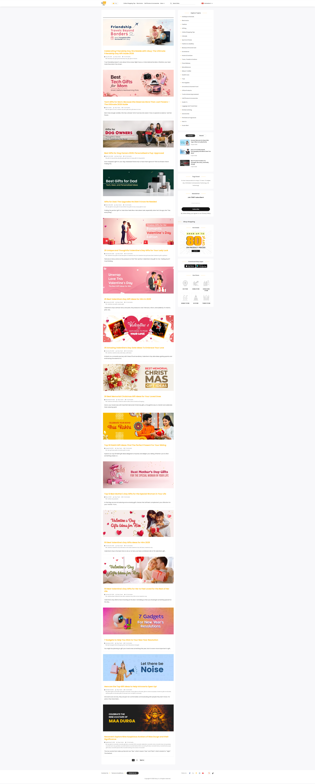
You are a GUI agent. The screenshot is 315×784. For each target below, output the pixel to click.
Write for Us (132, 773)
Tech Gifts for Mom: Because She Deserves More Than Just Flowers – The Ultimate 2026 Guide (137, 103)
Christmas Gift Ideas (112, 401)
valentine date (116, 353)
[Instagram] (199, 773)
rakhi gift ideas (111, 450)
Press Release (186, 63)
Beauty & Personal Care (189, 48)
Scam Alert (185, 125)
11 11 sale (201, 180)
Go (171, 3)
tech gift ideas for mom (135, 109)
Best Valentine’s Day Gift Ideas (136, 547)
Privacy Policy (206, 213)
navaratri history (155, 746)
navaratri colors (151, 744)
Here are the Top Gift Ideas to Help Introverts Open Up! (130, 686)
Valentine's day (149, 547)
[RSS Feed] (209, 773)
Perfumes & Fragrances (189, 117)
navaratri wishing (127, 747)
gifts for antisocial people (150, 691)
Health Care (185, 75)
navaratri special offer (117, 747)
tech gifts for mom (112, 109)
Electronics (140, 3)
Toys (183, 79)
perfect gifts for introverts (113, 691)
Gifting (184, 28)
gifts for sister (126, 450)
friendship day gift (124, 58)
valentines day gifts (112, 304)
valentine (109, 353)
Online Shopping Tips (129, 3)
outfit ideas (128, 353)
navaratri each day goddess (113, 746)
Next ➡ (142, 760)
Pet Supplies (185, 82)
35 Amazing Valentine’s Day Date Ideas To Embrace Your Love (134, 347)
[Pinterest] (196, 773)
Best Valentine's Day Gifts (118, 596)
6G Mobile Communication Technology (196, 183)
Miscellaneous (186, 67)
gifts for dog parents (139, 158)
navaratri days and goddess (163, 744)
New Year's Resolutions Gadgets (131, 645)
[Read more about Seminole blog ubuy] (103, 3)
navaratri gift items (123, 744)
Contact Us (104, 773)
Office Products (187, 90)
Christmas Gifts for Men (124, 401)
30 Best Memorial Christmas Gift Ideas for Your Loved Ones (132, 396)
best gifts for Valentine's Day (129, 255)
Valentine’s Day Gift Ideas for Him (120, 547)
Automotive (185, 114)
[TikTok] (213, 773)
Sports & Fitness (187, 40)
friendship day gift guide (113, 58)
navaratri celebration (141, 744)
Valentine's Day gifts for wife (114, 255)
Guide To (184, 102)
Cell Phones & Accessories (151, 3)
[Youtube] (203, 773)
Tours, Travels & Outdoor (189, 59)
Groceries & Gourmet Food (190, 86)
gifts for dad (119, 207)
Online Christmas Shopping (137, 401)
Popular (190, 135)
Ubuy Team (118, 56)
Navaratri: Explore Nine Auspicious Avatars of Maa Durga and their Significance (136, 737)
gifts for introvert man (124, 693)
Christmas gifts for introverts (164, 691)
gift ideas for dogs (129, 158)
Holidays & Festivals (188, 16)
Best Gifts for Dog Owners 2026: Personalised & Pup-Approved (134, 153)
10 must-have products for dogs (190, 180)
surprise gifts (121, 304)
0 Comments (127, 56)
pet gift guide (121, 158)
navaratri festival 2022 (135, 746)
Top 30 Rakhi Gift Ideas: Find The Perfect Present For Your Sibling (135, 445)
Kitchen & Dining (187, 110)
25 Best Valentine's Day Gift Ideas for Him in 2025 (127, 299)
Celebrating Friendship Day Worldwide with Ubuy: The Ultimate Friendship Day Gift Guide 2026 (134, 52)
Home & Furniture (187, 55)
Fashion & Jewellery (188, 44)
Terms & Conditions (117, 773)
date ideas (122, 353)
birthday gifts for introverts (112, 693)
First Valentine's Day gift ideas (143, 255)
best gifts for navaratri (112, 744)
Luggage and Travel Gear (189, 106)
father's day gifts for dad (129, 207)
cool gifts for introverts (136, 693)
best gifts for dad (111, 207)
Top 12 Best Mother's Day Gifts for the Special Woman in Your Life (135, 494)
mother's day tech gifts (123, 109)
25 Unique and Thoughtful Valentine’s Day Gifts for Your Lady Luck (136, 250)
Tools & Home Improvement (190, 94)
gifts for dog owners (112, 158)
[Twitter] (193, 773)
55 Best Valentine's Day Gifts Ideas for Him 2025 (127, 542)
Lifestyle (184, 36)
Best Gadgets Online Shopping (115, 645)
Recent (201, 135)
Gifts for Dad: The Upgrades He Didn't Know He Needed (130, 201)
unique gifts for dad (141, 207)
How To (184, 121)
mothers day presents (112, 499)
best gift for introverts (125, 691)
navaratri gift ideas (146, 746)
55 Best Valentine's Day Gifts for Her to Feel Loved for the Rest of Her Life (136, 590)
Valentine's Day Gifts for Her (132, 596)
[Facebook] (190, 773)
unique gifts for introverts (137, 691)
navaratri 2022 (132, 744)
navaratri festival (125, 746)
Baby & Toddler (186, 71)
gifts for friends (133, 58)
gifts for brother (119, 450)
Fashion (184, 24)
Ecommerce (185, 51)
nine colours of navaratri (138, 747)
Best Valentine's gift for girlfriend (159, 255)
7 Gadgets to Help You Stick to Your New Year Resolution (131, 640)
